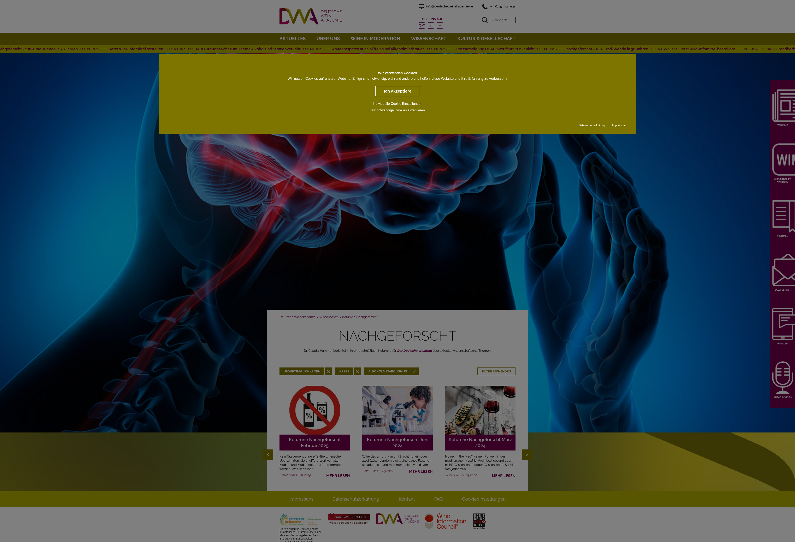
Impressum (619, 125)
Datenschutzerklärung (592, 125)
